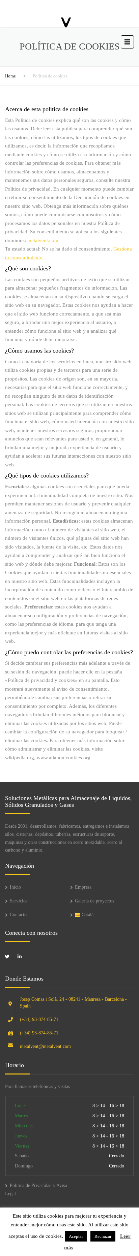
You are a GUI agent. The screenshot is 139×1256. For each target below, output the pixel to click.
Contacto (18, 914)
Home (10, 75)
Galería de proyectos (94, 900)
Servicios (18, 900)
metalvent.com (42, 240)
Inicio (15, 887)
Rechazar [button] (102, 1236)
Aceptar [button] (76, 1236)
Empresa (83, 887)
